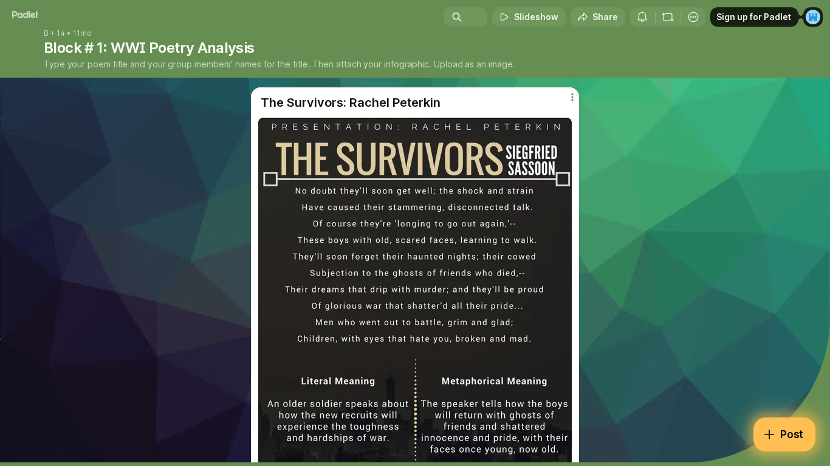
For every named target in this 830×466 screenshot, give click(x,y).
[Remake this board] (668, 17)
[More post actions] (572, 97)
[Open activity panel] (642, 17)
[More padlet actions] (693, 17)
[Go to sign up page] (813, 17)
